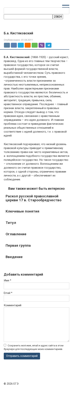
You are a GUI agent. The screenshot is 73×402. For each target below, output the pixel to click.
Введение (14, 257)
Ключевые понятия (22, 211)
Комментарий (12, 305)
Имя (7, 280)
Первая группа (18, 245)
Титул (11, 223)
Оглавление (16, 234)
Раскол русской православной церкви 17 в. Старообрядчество (33, 198)
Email (8, 293)
